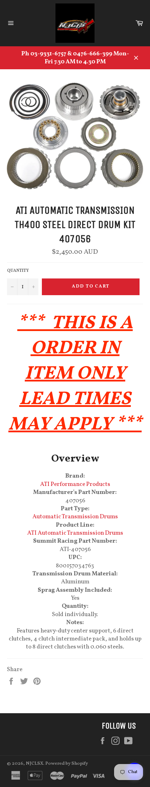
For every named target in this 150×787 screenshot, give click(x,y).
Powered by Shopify (66, 763)
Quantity (18, 271)
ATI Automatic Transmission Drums (75, 533)
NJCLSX (34, 763)
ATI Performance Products (75, 484)
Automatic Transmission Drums (75, 517)
